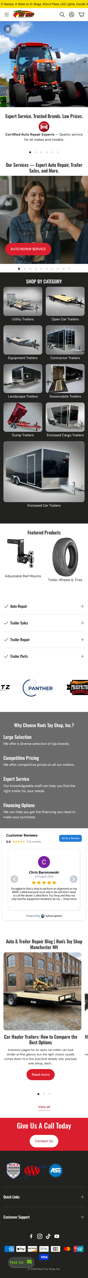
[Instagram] (39, 1236)
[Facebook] (31, 1236)
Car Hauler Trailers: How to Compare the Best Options (40, 1039)
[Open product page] (22, 301)
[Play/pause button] (7, 29)
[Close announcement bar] (84, 3)
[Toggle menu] (6, 14)
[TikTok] (48, 1236)
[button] (62, 14)
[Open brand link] (46, 687)
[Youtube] (56, 1236)
